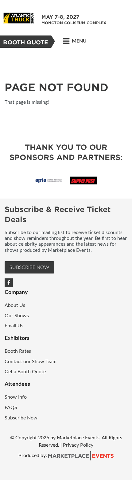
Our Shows (17, 315)
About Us (15, 305)
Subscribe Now (29, 267)
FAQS (11, 407)
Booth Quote (25, 42)
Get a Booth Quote (25, 371)
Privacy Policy (78, 445)
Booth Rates (18, 351)
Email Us (14, 325)
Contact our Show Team (31, 361)
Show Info (16, 397)
